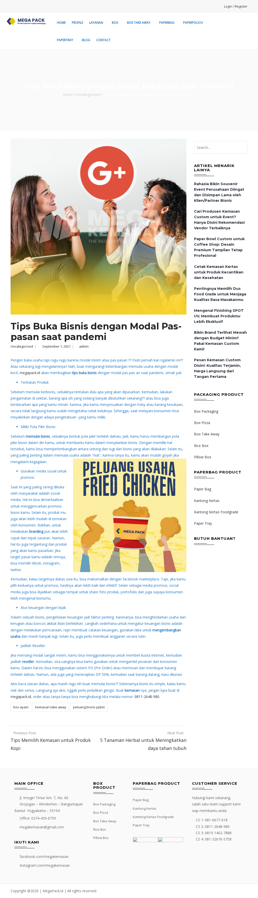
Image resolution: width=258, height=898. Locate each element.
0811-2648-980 (146, 696)
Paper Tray (203, 523)
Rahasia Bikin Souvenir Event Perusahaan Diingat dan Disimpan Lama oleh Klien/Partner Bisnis (219, 192)
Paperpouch (193, 22)
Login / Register (235, 6)
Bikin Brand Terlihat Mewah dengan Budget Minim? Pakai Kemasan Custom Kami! (220, 340)
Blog (86, 40)
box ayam (20, 707)
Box (115, 22)
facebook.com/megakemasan (44, 856)
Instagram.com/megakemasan (45, 865)
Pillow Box (202, 457)
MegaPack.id (53, 890)
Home (61, 22)
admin (84, 346)
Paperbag (166, 22)
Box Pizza (202, 422)
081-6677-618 (216, 820)
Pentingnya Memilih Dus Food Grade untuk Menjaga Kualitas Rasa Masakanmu (220, 294)
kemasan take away (50, 707)
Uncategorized (88, 94)
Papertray (65, 40)
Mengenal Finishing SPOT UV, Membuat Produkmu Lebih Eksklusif (219, 316)
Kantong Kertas (206, 500)
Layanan (96, 22)
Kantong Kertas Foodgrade (216, 512)
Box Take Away (138, 22)
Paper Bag (202, 489)
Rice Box (201, 445)
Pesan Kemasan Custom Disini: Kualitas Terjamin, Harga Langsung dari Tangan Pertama (217, 368)
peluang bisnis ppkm (89, 707)
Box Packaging (206, 411)
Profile (77, 22)
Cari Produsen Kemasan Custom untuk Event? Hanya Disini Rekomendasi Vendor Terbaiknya (219, 219)
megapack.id (30, 372)
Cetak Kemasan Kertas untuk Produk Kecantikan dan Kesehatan (218, 272)
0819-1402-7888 (218, 832)
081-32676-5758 (218, 839)
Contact (103, 40)
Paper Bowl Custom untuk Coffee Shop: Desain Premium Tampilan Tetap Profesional (219, 247)
